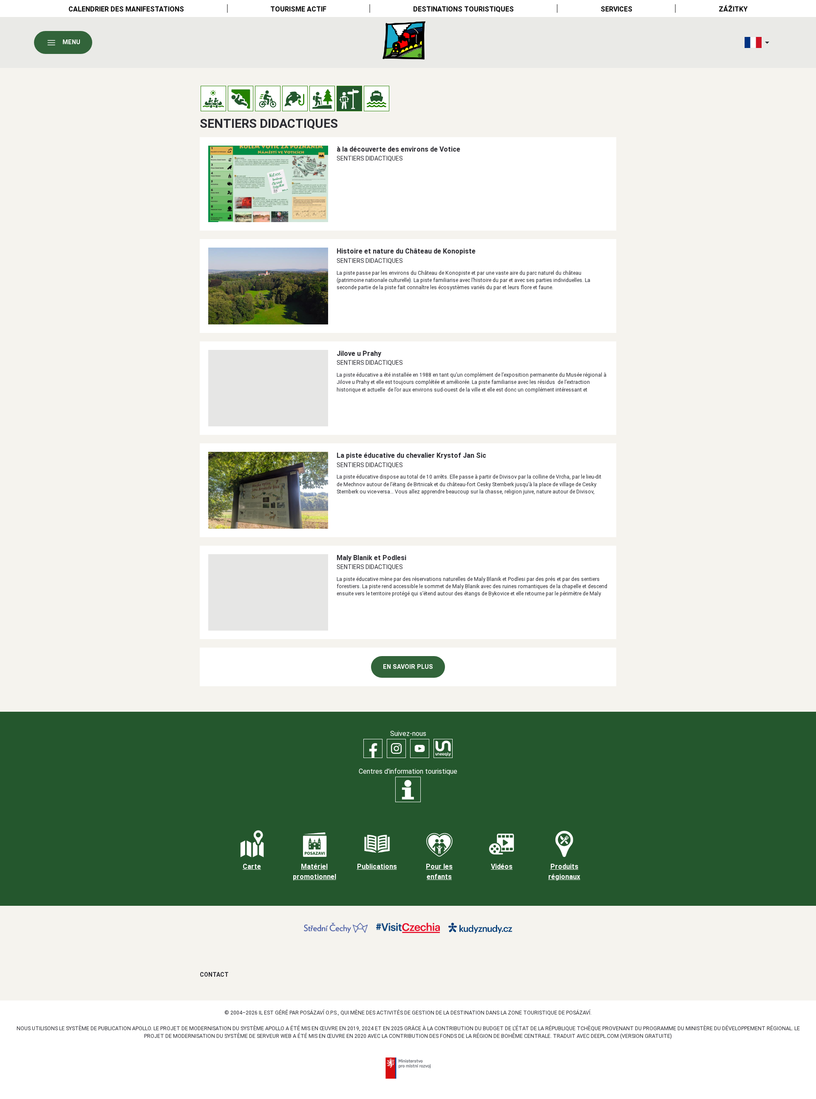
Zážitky (733, 9)
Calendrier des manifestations (126, 9)
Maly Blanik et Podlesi (371, 558)
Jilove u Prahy (359, 353)
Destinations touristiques (463, 9)
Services (616, 9)
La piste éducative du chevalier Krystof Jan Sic (411, 455)
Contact (214, 974)
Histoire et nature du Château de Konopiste (406, 251)
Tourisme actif (298, 9)
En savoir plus (408, 667)
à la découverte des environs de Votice (398, 149)
